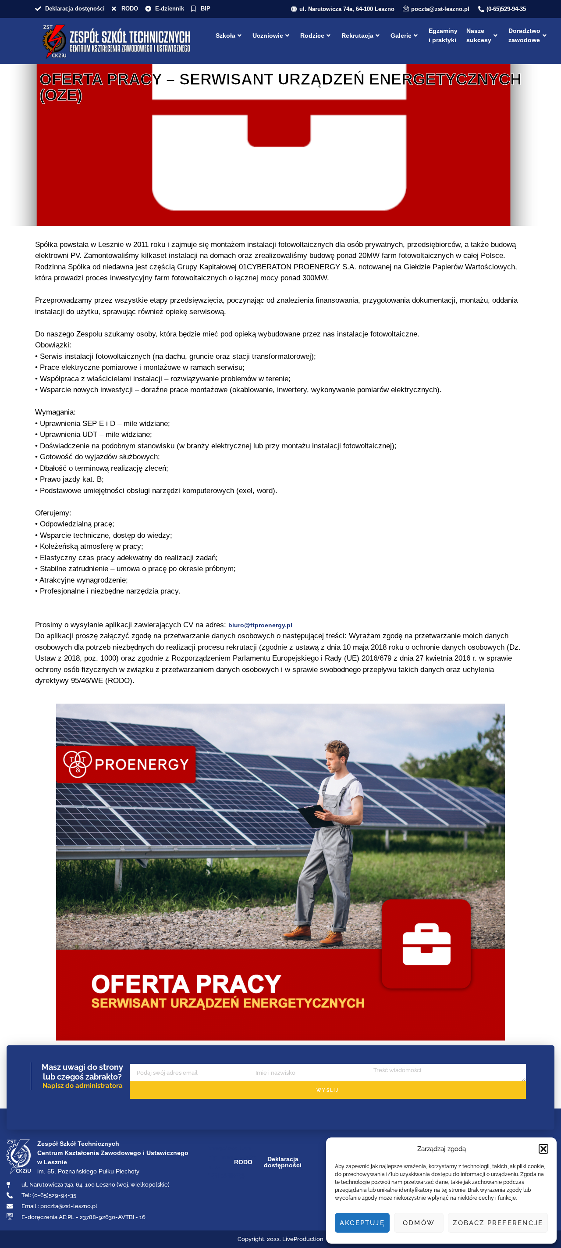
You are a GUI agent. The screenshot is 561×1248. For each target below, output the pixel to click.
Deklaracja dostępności (283, 1162)
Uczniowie (267, 35)
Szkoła (225, 35)
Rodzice (312, 35)
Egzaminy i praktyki (443, 35)
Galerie (401, 35)
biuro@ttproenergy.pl (260, 625)
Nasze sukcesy (478, 35)
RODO (243, 1162)
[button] (543, 1148)
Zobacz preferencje (498, 1223)
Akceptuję (362, 1223)
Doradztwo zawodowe (524, 35)
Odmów (419, 1223)
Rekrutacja (357, 35)
